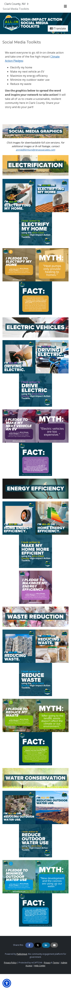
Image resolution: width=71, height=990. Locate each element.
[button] (6, 983)
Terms (56, 962)
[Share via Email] (54, 945)
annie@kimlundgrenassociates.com (35, 149)
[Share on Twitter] (37, 945)
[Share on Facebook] (29, 945)
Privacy (47, 962)
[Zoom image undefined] (35, 130)
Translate (59, 28)
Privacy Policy (10, 962)
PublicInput (22, 954)
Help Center (39, 965)
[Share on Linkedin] (46, 945)
